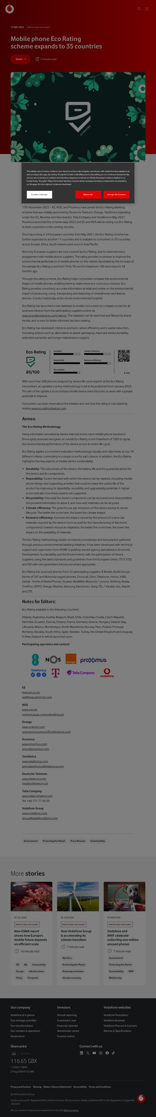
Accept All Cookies (116, 194)
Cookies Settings (39, 194)
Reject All (88, 194)
